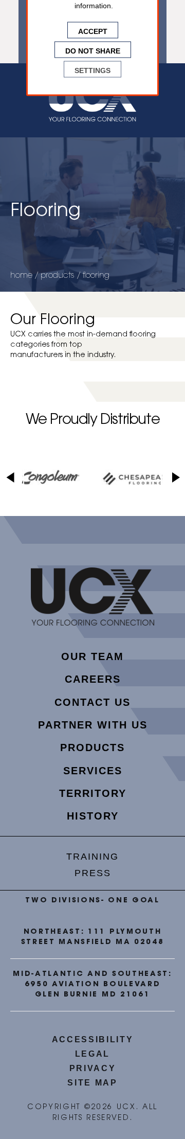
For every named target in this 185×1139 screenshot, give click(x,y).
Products (58, 276)
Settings (92, 69)
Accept (92, 30)
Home (21, 276)
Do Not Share (92, 50)
